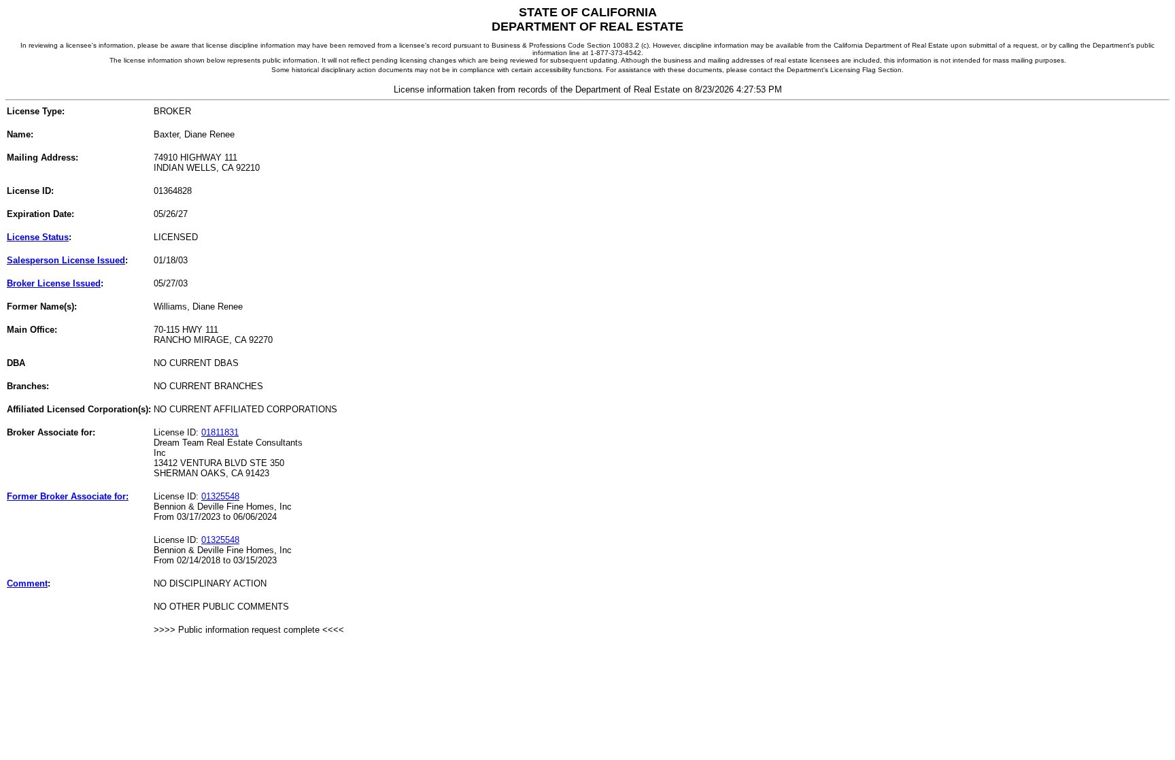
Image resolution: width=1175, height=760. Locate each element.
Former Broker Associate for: (68, 496)
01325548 (220, 496)
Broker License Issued (54, 283)
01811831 (220, 432)
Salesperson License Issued (66, 260)
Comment (27, 583)
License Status (38, 237)
